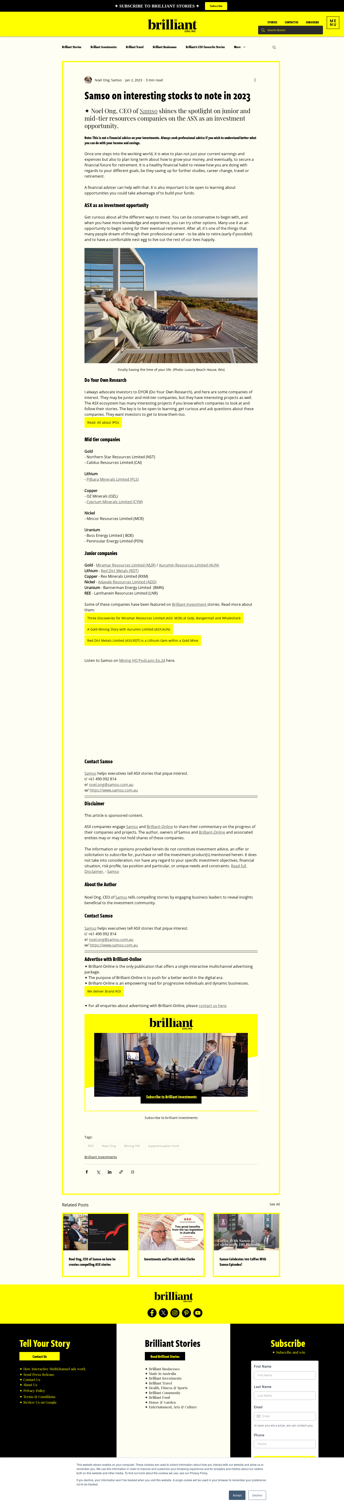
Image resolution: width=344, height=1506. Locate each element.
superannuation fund (163, 1146)
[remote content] (171, 710)
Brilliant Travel (134, 47)
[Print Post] (132, 1172)
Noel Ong (109, 1146)
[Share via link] (121, 1172)
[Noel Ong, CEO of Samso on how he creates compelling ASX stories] (95, 1232)
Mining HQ (132, 1146)
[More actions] (255, 80)
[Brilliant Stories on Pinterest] (186, 1312)
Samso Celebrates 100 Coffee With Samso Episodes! (243, 1261)
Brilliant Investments (104, 47)
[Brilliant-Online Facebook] (152, 1312)
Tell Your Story (44, 1343)
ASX (91, 1146)
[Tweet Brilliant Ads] (163, 1312)
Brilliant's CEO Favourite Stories (205, 47)
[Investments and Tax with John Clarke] (171, 1232)
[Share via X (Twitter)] (98, 1172)
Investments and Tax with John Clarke (169, 1259)
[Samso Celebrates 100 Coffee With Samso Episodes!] (246, 1232)
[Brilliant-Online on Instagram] (174, 1312)
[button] (333, 22)
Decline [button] (257, 1495)
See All (275, 1204)
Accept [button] (237, 1495)
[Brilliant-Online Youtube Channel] (197, 1312)
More (237, 47)
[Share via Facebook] (86, 1172)
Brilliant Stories (71, 47)
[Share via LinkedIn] (109, 1172)
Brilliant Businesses (164, 47)
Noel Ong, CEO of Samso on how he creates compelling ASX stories (92, 1261)
